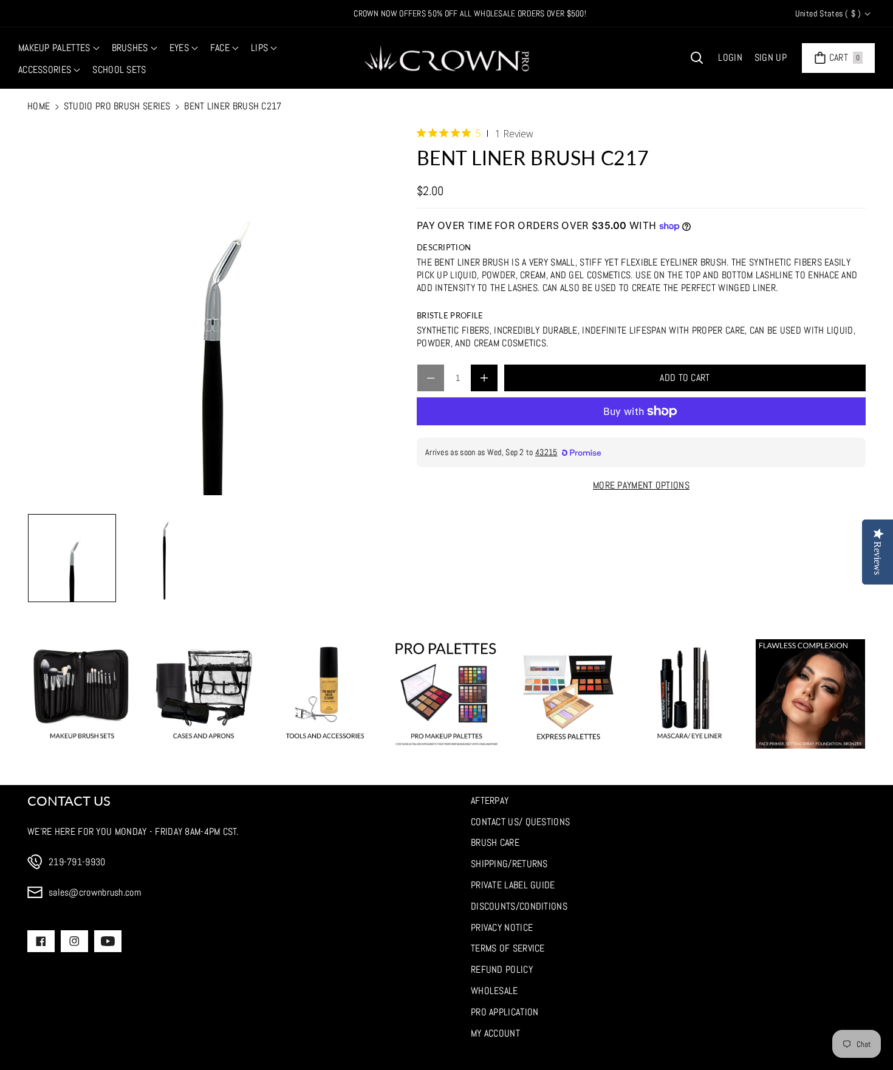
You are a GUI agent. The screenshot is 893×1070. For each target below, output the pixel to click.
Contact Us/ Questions (520, 821)
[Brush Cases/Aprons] (203, 694)
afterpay (489, 800)
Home (38, 106)
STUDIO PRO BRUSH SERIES (117, 106)
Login (730, 57)
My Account (495, 1033)
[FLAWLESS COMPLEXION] (810, 694)
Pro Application (505, 1012)
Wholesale (494, 990)
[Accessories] (325, 694)
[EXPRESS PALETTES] (568, 694)
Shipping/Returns (509, 863)
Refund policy (502, 969)
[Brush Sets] (82, 694)
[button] (59, 48)
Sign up (770, 57)
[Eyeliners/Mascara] (689, 694)
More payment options (641, 485)
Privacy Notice (502, 927)
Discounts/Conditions (519, 906)
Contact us (69, 800)
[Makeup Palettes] (446, 694)
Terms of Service (508, 948)
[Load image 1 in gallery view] (72, 558)
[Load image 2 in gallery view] (166, 558)
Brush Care (495, 842)
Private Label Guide (513, 885)
